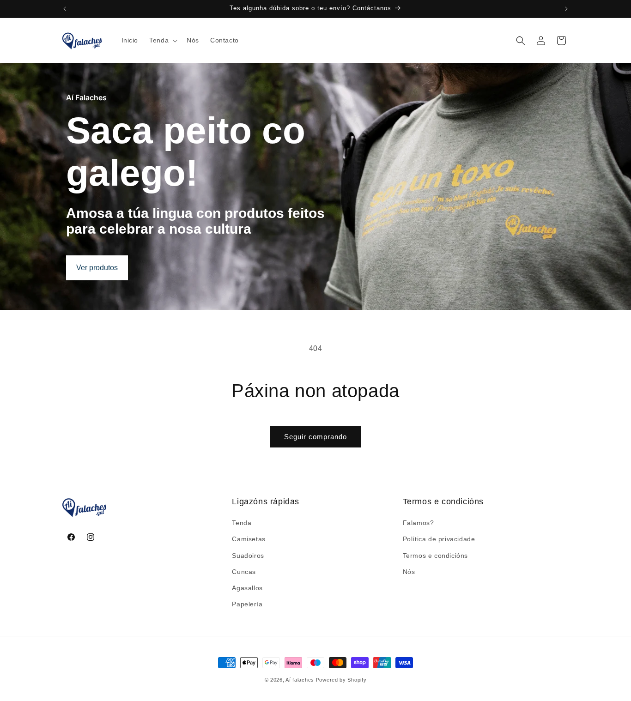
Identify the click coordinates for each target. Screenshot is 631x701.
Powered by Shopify (341, 680)
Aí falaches (299, 680)
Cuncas (244, 571)
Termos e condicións (435, 555)
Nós (409, 571)
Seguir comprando (315, 437)
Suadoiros (248, 555)
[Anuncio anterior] (65, 9)
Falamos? (418, 522)
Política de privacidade (439, 539)
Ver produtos (97, 268)
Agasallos (247, 588)
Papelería (247, 604)
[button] (162, 40)
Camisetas (248, 539)
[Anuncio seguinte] (566, 9)
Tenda (241, 522)
